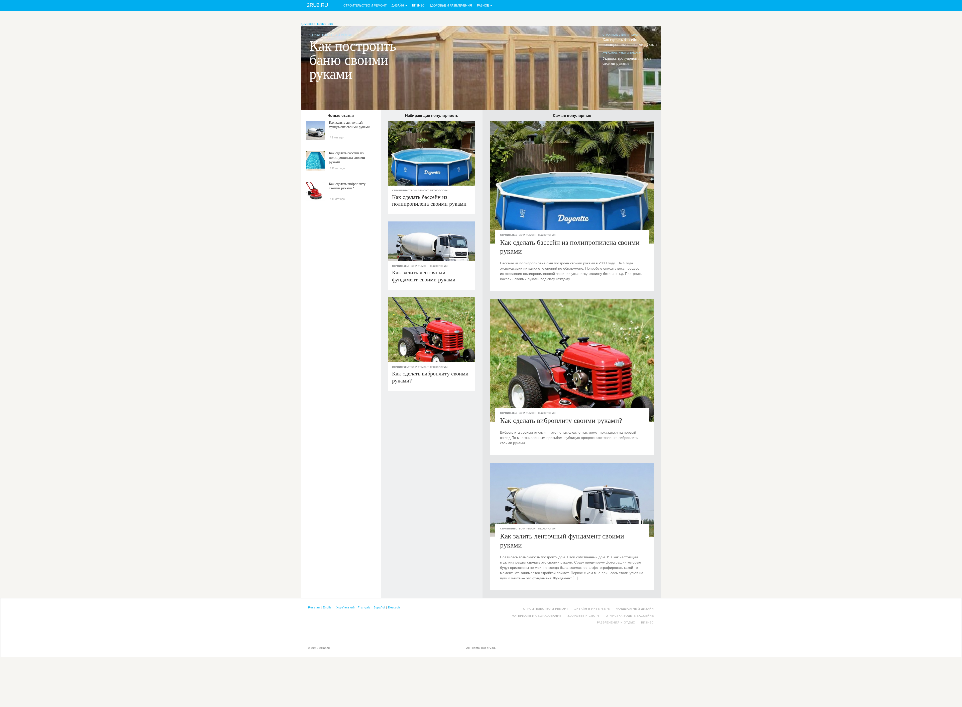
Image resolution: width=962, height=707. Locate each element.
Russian (314, 607)
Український (345, 607)
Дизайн (398, 5)
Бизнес (418, 5)
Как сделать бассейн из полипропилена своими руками (347, 157)
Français (364, 607)
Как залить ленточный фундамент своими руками (349, 125)
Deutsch (394, 607)
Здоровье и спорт (583, 615)
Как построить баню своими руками (352, 60)
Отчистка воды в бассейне (630, 615)
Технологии (438, 190)
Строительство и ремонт (365, 5)
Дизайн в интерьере (592, 608)
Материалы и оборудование (536, 615)
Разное (483, 5)
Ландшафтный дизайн (635, 608)
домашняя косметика (317, 23)
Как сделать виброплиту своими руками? (347, 186)
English (328, 607)
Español (379, 607)
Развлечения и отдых (616, 622)
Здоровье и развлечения (451, 5)
